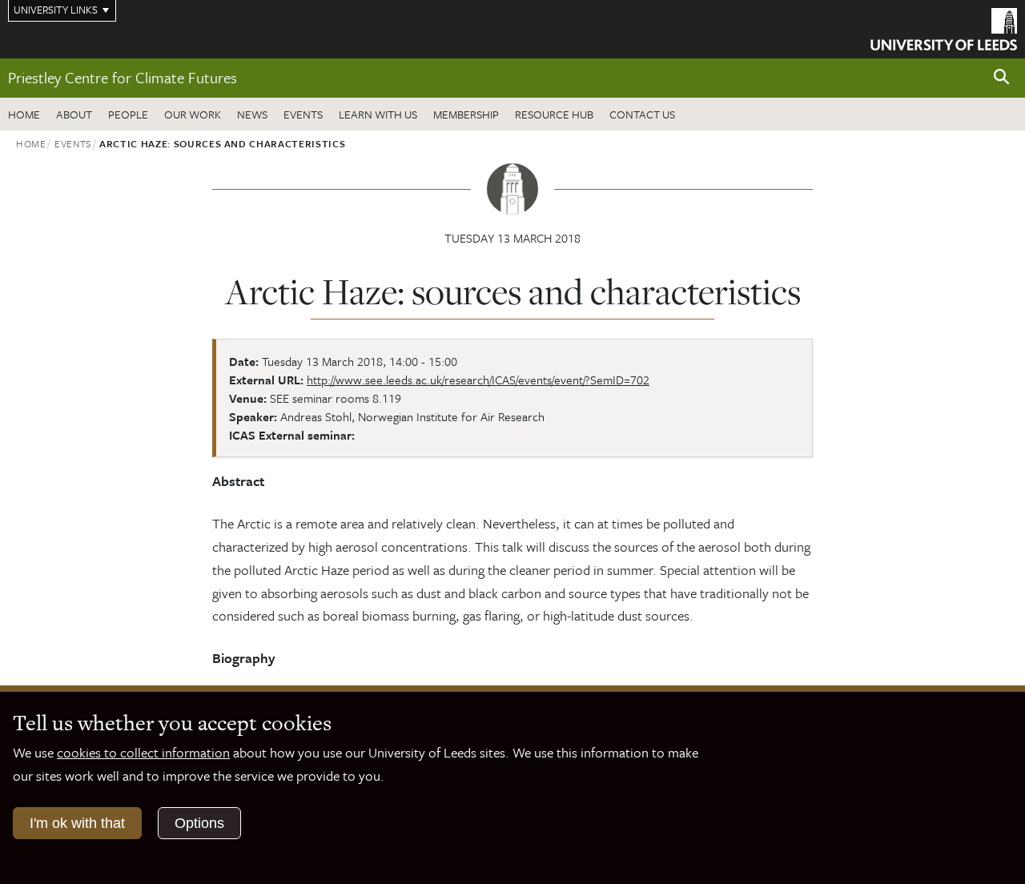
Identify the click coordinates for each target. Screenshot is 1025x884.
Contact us (642, 114)
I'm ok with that (77, 823)
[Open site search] (1001, 77)
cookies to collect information (143, 752)
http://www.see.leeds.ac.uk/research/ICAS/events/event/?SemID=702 (478, 379)
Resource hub (554, 114)
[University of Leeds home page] (943, 27)
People (128, 114)
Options (199, 823)
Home (24, 114)
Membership (466, 114)
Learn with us (378, 114)
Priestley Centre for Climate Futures (122, 77)
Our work (192, 114)
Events (303, 114)
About (74, 114)
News (252, 114)
